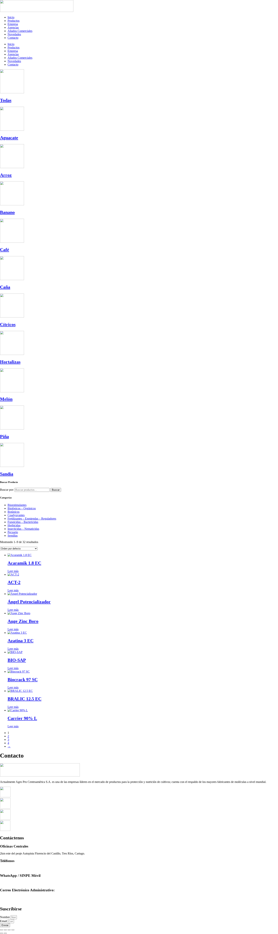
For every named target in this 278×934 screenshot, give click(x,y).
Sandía (6, 473)
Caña (5, 287)
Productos (13, 20)
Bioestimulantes (17, 505)
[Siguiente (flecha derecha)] (5, 933)
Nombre (5, 917)
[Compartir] (9, 929)
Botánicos (13, 511)
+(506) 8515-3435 (11, 882)
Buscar (56, 489)
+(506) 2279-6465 (11, 868)
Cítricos (8, 324)
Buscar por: (7, 489)
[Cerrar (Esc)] (12, 929)
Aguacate (9, 137)
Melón (6, 399)
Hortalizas (10, 361)
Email (4, 921)
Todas (5, 100)
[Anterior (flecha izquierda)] (1, 933)
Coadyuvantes (16, 515)
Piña (4, 436)
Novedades (14, 34)
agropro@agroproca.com (15, 897)
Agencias (13, 27)
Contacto (13, 37)
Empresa (13, 24)
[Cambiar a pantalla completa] (5, 929)
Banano (7, 212)
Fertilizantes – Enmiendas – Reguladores (32, 518)
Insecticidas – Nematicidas (23, 528)
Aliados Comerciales (20, 30)
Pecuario (13, 532)
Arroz (6, 175)
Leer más (13, 571)
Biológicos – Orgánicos (22, 508)
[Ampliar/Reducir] (1, 929)
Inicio (11, 17)
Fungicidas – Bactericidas (23, 522)
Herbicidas (14, 525)
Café (4, 249)
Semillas (13, 535)
